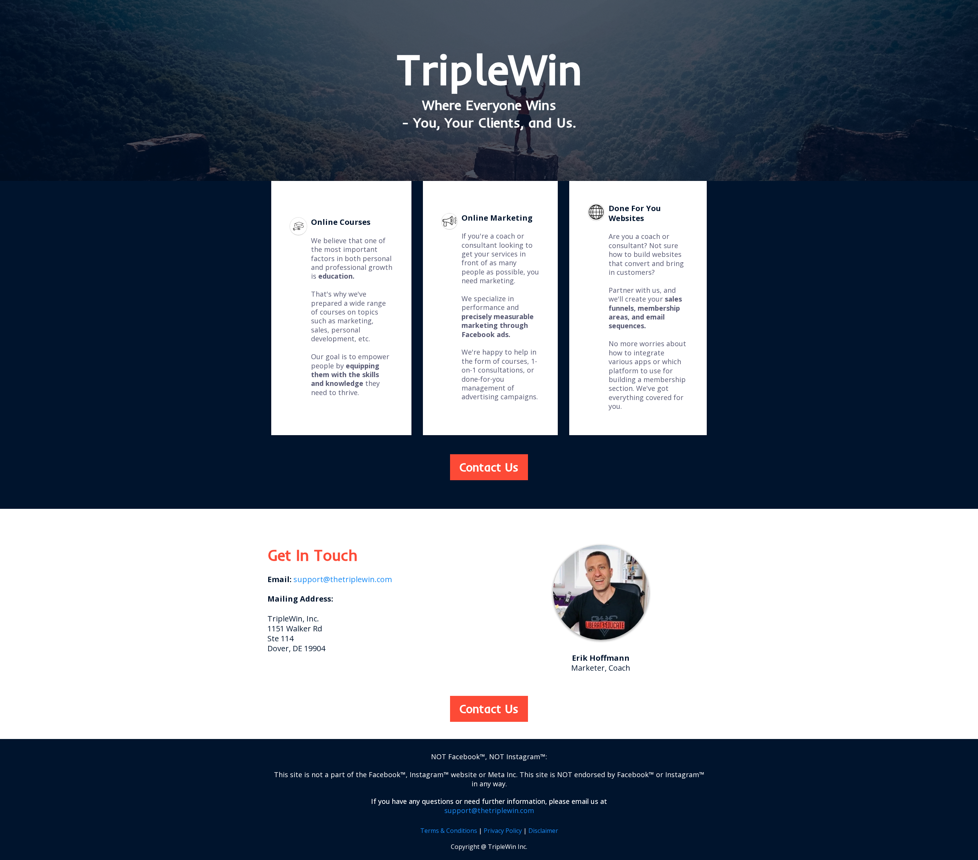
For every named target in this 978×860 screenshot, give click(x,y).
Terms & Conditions (448, 830)
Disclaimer (543, 830)
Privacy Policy (503, 830)
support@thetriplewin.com (342, 579)
